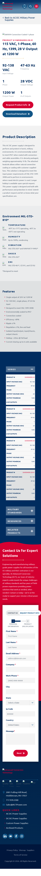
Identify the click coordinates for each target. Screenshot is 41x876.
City (8, 687)
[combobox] (20, 702)
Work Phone (12, 675)
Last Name (11, 642)
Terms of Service (20, 855)
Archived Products (14, 828)
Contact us (13, 613)
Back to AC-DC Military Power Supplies (20, 18)
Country (9, 720)
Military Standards (15, 511)
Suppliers (30, 850)
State (8, 698)
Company (11, 664)
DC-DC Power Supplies (16, 818)
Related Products (14, 531)
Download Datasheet (16, 113)
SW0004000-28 (30, 441)
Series (12, 369)
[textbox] (21, 702)
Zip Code (9, 709)
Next (19, 753)
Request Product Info (16, 104)
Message (10, 731)
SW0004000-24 (30, 377)
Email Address (13, 653)
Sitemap (22, 850)
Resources (14, 521)
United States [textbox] (13, 725)
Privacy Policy (12, 850)
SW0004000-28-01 (29, 472)
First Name (12, 631)
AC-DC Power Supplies (16, 813)
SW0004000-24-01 (29, 409)
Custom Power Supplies (17, 823)
